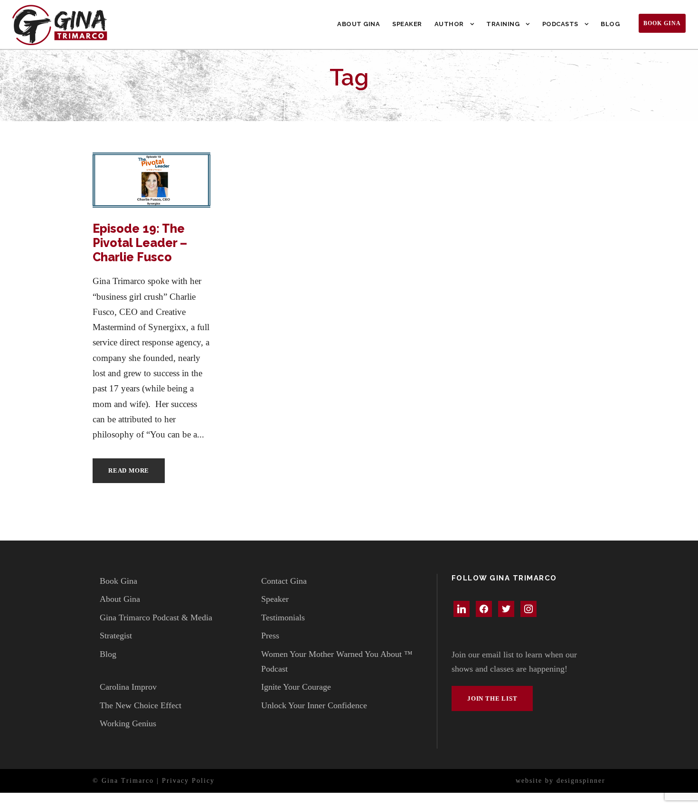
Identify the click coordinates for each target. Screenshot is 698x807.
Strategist (116, 635)
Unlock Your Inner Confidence (314, 705)
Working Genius (128, 723)
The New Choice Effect (140, 705)
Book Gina (662, 23)
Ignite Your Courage (296, 687)
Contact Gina (284, 581)
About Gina (358, 24)
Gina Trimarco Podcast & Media (156, 617)
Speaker (407, 24)
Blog (610, 24)
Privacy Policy (188, 780)
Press (270, 635)
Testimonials (283, 617)
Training (502, 24)
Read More (128, 470)
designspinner (581, 780)
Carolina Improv (128, 687)
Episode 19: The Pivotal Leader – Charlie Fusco (140, 242)
